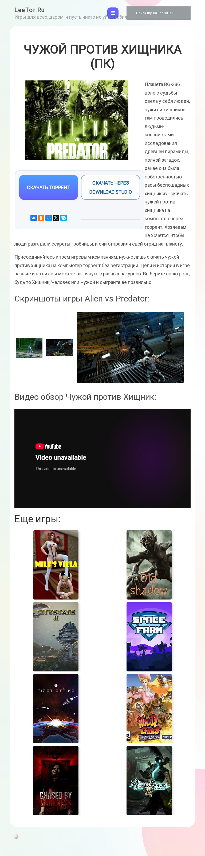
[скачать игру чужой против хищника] (59, 347)
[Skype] (63, 218)
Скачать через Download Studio (110, 187)
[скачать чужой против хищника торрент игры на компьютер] (130, 348)
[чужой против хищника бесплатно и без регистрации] (29, 347)
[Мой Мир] (48, 218)
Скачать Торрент (48, 187)
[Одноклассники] (41, 218)
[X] (56, 218)
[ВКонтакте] (33, 218)
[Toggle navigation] (113, 13)
